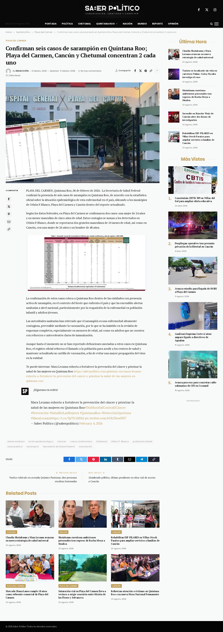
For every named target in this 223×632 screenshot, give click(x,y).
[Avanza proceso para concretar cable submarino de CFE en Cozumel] (192, 364)
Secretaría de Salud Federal (59, 446)
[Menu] (217, 23)
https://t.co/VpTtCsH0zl (67, 418)
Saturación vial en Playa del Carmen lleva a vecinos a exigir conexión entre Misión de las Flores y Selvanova (82, 594)
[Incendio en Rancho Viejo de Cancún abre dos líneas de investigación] (173, 117)
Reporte (157, 23)
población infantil (142, 441)
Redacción (22, 70)
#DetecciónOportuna (116, 413)
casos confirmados (81, 441)
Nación (127, 23)
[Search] (211, 23)
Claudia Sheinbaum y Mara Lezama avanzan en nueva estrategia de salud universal (30, 539)
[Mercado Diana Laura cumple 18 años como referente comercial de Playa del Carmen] (30, 567)
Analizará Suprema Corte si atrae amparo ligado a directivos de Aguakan (193, 337)
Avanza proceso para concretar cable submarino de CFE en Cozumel (195, 384)
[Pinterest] (9, 214)
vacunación (85, 446)
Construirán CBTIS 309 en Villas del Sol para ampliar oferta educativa (195, 199)
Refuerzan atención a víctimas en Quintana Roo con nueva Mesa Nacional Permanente (135, 593)
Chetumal (84, 23)
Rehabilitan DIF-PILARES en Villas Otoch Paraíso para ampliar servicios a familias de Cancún (135, 540)
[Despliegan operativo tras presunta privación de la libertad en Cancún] (192, 225)
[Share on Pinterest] (145, 70)
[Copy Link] (150, 70)
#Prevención (40, 413)
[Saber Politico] (111, 10)
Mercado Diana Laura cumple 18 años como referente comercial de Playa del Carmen (27, 594)
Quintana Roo (105, 23)
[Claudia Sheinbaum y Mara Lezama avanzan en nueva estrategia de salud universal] (30, 514)
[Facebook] (9, 199)
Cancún (61, 441)
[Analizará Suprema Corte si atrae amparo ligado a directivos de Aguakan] (192, 316)
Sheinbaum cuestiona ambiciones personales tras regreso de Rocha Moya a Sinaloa (81, 540)
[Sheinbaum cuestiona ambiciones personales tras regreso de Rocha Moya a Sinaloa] (82, 514)
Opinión (173, 23)
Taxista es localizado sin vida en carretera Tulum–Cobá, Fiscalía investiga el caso (199, 74)
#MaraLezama (41, 418)
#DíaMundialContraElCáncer (105, 407)
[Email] (9, 221)
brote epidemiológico (41, 441)
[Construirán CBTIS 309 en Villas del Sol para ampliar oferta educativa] (192, 180)
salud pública (15, 446)
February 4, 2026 (91, 423)
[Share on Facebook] (135, 70)
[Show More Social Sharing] (157, 70)
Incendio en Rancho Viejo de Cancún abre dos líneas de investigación (197, 116)
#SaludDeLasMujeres (64, 413)
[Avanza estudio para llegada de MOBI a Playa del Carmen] (192, 270)
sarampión (33, 446)
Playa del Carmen (16, 40)
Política (67, 23)
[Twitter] (9, 206)
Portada (50, 23)
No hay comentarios (91, 70)
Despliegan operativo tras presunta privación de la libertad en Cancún (194, 245)
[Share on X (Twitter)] (140, 70)
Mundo (142, 23)
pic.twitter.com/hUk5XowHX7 (106, 418)
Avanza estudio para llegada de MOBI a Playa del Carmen (196, 290)
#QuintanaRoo (90, 413)
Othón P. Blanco (120, 441)
